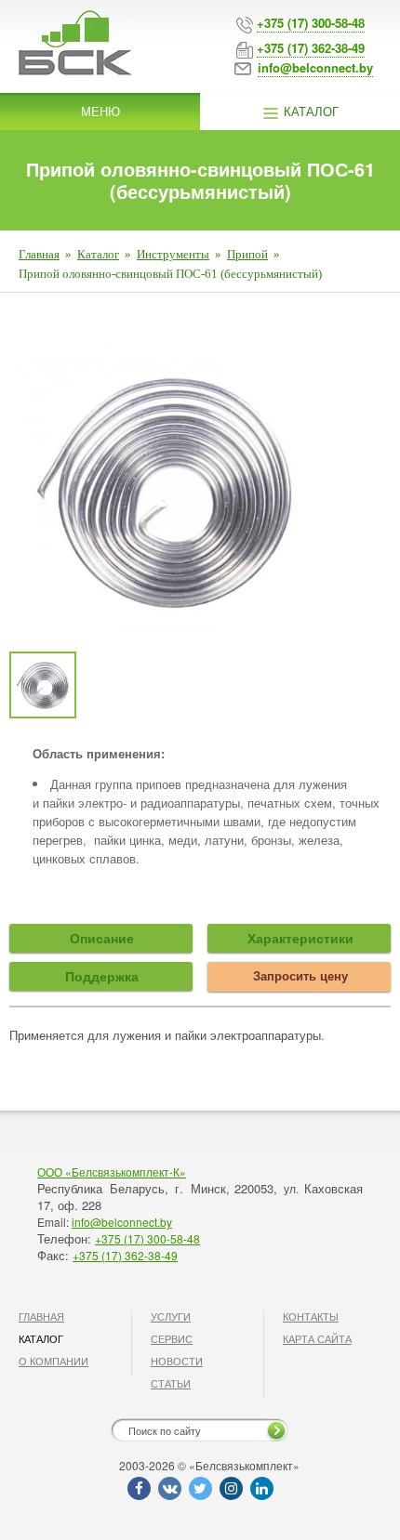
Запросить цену (300, 975)
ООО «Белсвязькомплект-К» (111, 1171)
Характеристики (300, 937)
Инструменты (173, 254)
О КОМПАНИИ (53, 1360)
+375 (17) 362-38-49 (125, 1255)
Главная (39, 254)
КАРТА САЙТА (317, 1338)
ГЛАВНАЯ (41, 1316)
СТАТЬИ (171, 1382)
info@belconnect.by (122, 1222)
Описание (102, 937)
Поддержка (102, 976)
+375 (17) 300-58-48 (147, 1238)
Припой (247, 254)
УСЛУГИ (171, 1316)
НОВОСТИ (177, 1360)
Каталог (309, 111)
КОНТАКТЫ (311, 1316)
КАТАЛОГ (41, 1338)
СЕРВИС (172, 1338)
